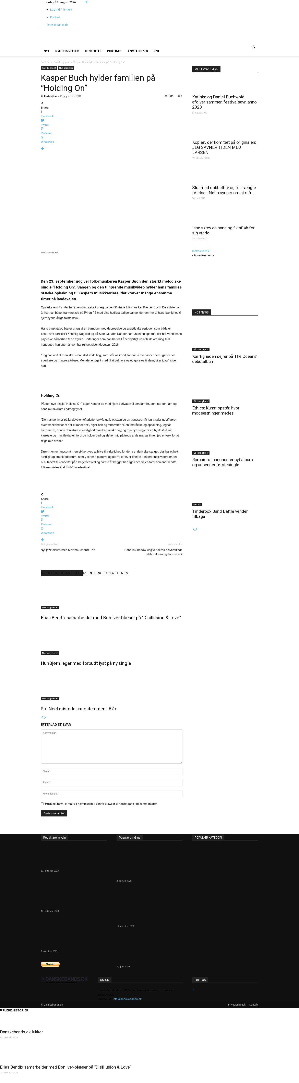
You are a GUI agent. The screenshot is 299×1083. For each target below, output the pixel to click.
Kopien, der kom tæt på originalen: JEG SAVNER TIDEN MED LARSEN (224, 147)
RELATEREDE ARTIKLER (62, 573)
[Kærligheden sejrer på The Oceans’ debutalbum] (225, 336)
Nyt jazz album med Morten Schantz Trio (68, 550)
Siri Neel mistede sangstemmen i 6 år (78, 708)
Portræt (114, 51)
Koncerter (92, 51)
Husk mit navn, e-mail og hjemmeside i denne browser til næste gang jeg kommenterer (101, 803)
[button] (253, 47)
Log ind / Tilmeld (61, 9)
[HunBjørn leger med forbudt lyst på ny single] (111, 639)
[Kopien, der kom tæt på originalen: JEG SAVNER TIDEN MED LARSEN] (225, 130)
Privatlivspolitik (237, 1004)
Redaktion (50, 96)
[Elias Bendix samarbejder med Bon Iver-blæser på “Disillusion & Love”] (111, 594)
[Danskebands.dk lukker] (74, 853)
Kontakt (55, 17)
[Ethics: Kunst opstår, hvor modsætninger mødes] (225, 387)
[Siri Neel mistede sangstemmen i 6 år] (111, 685)
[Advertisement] (152, 32)
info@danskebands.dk (127, 998)
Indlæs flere (199, 251)
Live (157, 51)
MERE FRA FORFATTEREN (105, 573)
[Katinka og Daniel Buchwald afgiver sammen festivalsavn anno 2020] (225, 85)
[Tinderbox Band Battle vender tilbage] (225, 491)
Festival (197, 504)
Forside (45, 62)
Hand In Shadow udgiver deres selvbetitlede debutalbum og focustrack (153, 552)
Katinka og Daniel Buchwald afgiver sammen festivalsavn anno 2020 (224, 102)
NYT (47, 51)
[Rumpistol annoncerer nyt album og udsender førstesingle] (225, 439)
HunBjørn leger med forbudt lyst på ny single (86, 663)
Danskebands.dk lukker (62, 865)
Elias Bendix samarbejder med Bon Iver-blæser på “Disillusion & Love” (111, 617)
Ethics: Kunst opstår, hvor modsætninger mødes (215, 411)
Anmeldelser (138, 51)
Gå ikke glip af (61, 62)
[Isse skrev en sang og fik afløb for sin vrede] (225, 216)
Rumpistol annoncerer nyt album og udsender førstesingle (222, 462)
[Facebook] (86, 2)
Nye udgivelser (67, 51)
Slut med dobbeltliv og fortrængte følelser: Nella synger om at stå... (224, 190)
